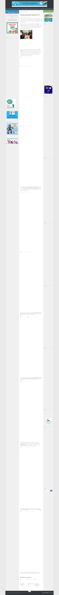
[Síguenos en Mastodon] (48, 592)
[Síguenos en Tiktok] (16, 12)
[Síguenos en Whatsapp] (15, 12)
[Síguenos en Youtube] (11, 12)
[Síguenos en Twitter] (8, 12)
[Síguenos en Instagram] (10, 12)
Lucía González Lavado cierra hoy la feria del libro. (37, 584)
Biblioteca (26, 11)
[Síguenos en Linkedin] (47, 592)
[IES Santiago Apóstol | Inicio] (29, 4)
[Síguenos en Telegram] (17, 12)
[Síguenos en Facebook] (9, 12)
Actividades (22, 11)
